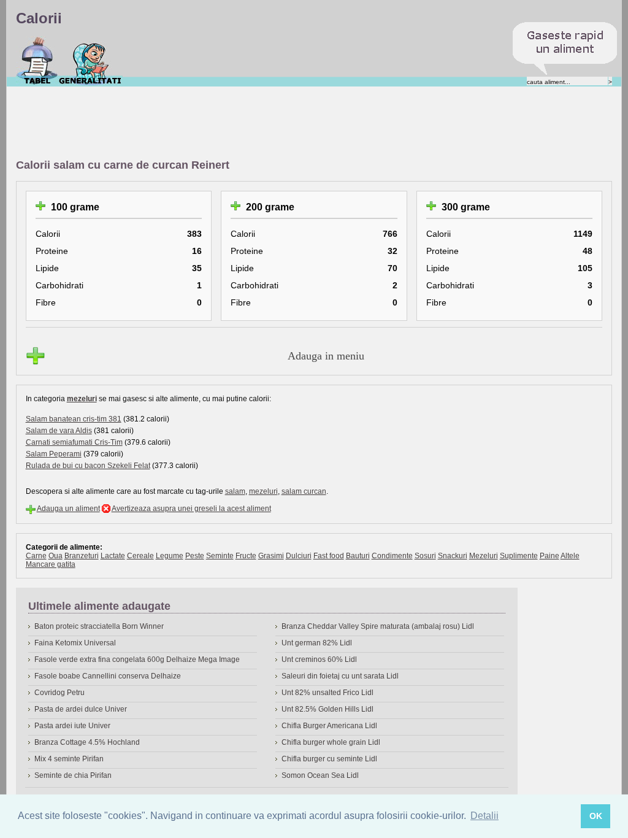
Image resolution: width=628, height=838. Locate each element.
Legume (169, 556)
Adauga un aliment (68, 508)
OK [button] (595, 816)
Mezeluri (483, 556)
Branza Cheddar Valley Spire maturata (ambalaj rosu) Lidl (377, 626)
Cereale (140, 556)
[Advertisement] (239, 123)
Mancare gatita (50, 564)
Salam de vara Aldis (59, 430)
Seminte (220, 556)
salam (235, 491)
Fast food (328, 556)
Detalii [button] (484, 815)
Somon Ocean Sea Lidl (320, 775)
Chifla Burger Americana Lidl (329, 725)
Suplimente (519, 556)
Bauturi (358, 556)
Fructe (246, 556)
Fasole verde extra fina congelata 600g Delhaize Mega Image (137, 659)
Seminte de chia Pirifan (73, 775)
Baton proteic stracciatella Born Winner (99, 626)
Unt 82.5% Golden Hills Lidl (327, 709)
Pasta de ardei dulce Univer (80, 709)
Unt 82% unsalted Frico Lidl (327, 692)
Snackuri (452, 556)
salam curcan (303, 491)
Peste (194, 556)
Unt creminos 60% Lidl (319, 659)
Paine (549, 556)
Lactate (113, 556)
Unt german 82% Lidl (316, 643)
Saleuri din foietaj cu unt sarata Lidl (340, 676)
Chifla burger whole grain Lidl (330, 742)
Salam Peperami (54, 454)
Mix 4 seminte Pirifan (69, 759)
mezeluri (82, 398)
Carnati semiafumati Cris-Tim (74, 442)
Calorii (37, 60)
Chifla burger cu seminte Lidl (329, 759)
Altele (570, 556)
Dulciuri (299, 556)
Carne (36, 556)
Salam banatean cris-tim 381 (73, 419)
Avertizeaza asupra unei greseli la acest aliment (191, 508)
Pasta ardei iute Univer (72, 725)
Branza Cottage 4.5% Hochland (87, 742)
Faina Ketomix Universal (75, 643)
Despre (90, 60)
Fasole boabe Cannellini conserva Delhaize (107, 676)
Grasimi (271, 556)
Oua (55, 556)
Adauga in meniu (326, 356)
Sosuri (425, 556)
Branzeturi (81, 556)
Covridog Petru (59, 692)
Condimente (392, 556)
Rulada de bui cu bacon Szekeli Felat (88, 465)
